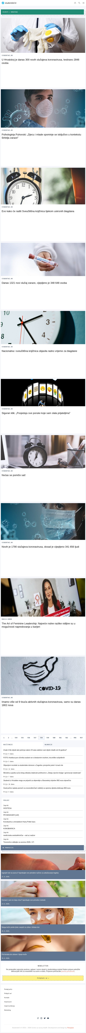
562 (66, 738)
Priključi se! (8, 993)
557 (35, 738)
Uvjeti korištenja (9, 1006)
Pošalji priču (8, 989)
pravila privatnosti (67, 971)
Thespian (70, 1028)
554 (16, 738)
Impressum (8, 1002)
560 (54, 738)
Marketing (7, 1010)
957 (81, 738)
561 (60, 738)
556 (28, 738)
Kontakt (6, 997)
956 (75, 738)
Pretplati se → (43, 978)
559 (47, 738)
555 (22, 738)
